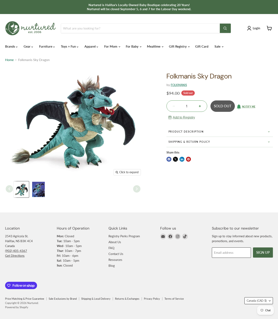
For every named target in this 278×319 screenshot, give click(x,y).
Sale (218, 46)
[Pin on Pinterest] (188, 159)
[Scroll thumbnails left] (9, 189)
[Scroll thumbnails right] (136, 189)
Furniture (46, 46)
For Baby (132, 46)
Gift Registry (178, 46)
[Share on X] (175, 159)
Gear (27, 46)
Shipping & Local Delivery (96, 298)
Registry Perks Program (124, 236)
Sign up (263, 252)
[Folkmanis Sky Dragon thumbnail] (21, 189)
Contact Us (115, 254)
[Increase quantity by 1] (200, 106)
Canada (257, 300)
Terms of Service (174, 298)
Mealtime (154, 46)
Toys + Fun (69, 46)
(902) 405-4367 (16, 251)
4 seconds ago (184, 117)
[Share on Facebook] (168, 159)
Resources (115, 259)
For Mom (111, 46)
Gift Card (201, 46)
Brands (10, 46)
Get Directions (15, 255)
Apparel (90, 46)
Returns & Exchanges (127, 298)
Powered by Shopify (16, 307)
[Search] (225, 28)
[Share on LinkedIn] (181, 159)
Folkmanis (179, 85)
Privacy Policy (152, 298)
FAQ (111, 248)
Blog (111, 265)
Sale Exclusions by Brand (63, 298)
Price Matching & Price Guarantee (24, 298)
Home (9, 60)
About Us (114, 242)
